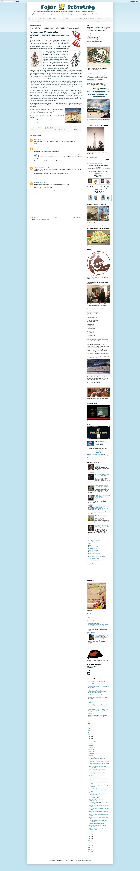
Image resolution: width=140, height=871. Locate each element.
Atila (54, 129)
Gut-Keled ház (75, 129)
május (90, 753)
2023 (89, 728)
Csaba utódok (58, 129)
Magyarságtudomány (102, 18)
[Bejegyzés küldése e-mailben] (44, 127)
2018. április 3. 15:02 (41, 182)
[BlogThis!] (48, 128)
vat (103, 454)
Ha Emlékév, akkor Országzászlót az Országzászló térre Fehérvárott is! (101, 476)
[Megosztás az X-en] (49, 128)
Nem (89, 454)
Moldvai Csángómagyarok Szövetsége (96, 556)
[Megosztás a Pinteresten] (52, 128)
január (90, 834)
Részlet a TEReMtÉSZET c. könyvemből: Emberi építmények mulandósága (101, 635)
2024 (89, 727)
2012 (89, 845)
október (91, 743)
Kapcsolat (106, 21)
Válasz (35, 143)
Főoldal (55, 217)
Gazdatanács (81, 21)
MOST (98, 452)
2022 (89, 730)
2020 (89, 734)
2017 (89, 836)
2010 (89, 849)
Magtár (89, 545)
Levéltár (73, 21)
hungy (35, 139)
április (90, 755)
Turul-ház (35, 131)
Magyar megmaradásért (93, 546)
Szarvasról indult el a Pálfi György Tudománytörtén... (96, 800)
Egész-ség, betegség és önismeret (96, 788)
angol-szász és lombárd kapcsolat (45, 129)
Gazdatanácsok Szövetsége (94, 541)
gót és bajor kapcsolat (67, 129)
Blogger (89, 860)
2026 (89, 723)
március (91, 757)
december (91, 740)
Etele (62, 129)
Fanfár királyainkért (63, 18)
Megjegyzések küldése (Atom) (42, 219)
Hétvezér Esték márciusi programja (96, 823)
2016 (89, 838)
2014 (89, 842)
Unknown (36, 167)
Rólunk (35, 18)
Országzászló (52, 18)
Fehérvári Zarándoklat (76, 18)
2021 (89, 732)
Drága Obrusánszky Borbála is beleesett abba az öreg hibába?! (101, 486)
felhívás (96, 458)
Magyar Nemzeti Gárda (93, 548)
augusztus (91, 747)
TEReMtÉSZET (91, 632)
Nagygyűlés (98, 21)
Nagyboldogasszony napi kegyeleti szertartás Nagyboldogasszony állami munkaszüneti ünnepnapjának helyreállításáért (102, 506)
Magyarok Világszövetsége (94, 553)
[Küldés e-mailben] (46, 128)
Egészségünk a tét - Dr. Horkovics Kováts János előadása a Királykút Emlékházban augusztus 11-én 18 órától (99, 706)
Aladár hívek (36, 129)
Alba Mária (90, 21)
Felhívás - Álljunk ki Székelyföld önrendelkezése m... (96, 829)
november (91, 741)
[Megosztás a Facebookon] (51, 128)
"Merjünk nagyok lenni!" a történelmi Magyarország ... (97, 776)
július (90, 749)
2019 (89, 736)
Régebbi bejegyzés (77, 217)
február (91, 832)
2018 (89, 738)
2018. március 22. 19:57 (44, 167)
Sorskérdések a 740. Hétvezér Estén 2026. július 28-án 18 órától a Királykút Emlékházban (102, 526)
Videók (88, 617)
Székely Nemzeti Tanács (93, 558)
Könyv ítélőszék (55, 56)
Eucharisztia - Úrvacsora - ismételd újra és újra (99, 761)
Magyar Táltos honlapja (93, 550)
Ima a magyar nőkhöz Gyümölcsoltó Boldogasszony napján (97, 770)
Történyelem (51, 21)
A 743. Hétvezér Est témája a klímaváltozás (97, 681)
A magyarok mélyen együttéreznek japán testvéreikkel (102, 496)
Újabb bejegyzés (34, 217)
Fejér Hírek (31, 21)
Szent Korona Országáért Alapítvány (96, 560)
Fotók (88, 615)
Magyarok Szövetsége (93, 551)
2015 (89, 840)
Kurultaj (89, 543)
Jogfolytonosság (41, 21)
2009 (89, 851)
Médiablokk (66, 21)
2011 (89, 847)
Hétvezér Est (43, 18)
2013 (89, 844)
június (90, 751)
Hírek (30, 18)
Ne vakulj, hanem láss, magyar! (95, 694)
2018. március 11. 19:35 (42, 148)
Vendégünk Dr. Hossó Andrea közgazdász (97, 683)
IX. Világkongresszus (89, 18)
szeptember (92, 745)
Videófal (59, 21)
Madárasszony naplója (93, 623)
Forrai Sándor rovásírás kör (94, 540)
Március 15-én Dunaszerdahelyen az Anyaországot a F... (97, 797)
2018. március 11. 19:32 (42, 139)
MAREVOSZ (90, 555)
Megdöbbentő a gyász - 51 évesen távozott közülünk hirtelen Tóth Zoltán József (97, 716)
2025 (89, 725)
